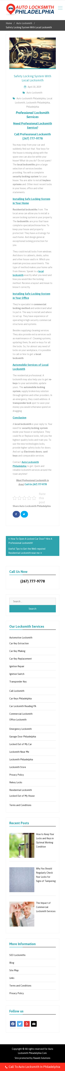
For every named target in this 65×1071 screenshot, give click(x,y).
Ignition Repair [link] (16, 666)
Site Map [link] (14, 970)
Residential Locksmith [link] (20, 790)
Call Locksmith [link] (16, 691)
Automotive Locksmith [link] (20, 637)
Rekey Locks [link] (15, 782)
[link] (30, 10)
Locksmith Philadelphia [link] (38, 102)
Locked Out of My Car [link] (20, 744)
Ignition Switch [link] (16, 674)
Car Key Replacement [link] (20, 658)
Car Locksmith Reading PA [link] (22, 706)
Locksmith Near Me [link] (19, 752)
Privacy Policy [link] (16, 774)
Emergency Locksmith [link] (20, 729)
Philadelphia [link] (32, 106)
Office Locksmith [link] (17, 719)
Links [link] (11, 978)
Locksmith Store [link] (17, 767)
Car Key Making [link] (17, 651)
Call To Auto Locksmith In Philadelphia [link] (34, 1067)
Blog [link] (11, 962)
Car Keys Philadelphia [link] (20, 698)
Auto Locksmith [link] (34, 92)
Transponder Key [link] (18, 681)
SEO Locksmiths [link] (17, 955)
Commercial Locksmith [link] (20, 714)
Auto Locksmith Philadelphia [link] (31, 98)
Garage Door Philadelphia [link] (22, 736)
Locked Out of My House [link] (22, 796)
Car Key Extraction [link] (19, 643)
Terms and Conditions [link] (20, 805)
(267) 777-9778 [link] (32, 581)
